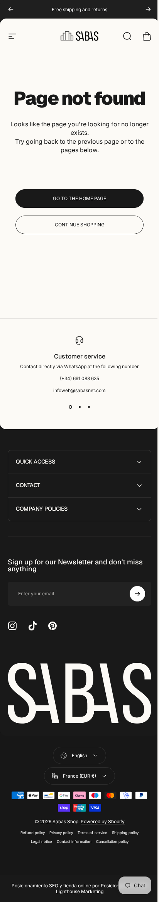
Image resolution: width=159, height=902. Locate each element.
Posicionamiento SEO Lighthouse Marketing (99, 886)
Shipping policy (122, 830)
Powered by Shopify (100, 819)
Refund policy (30, 830)
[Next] (148, 9)
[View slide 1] (70, 407)
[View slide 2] (79, 407)
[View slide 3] (88, 407)
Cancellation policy (109, 839)
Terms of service (90, 830)
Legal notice (38, 839)
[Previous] (10, 9)
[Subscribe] (131, 593)
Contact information (71, 839)
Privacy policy (58, 830)
